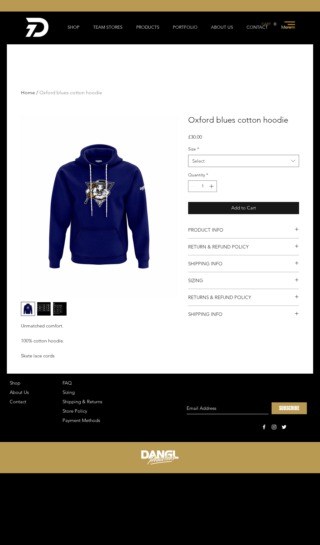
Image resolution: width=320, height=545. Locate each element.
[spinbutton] (202, 186)
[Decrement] (193, 186)
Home (28, 93)
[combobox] (243, 161)
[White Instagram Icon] (274, 427)
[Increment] (212, 186)
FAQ (67, 383)
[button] (269, 24)
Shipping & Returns (82, 402)
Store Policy (74, 411)
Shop (15, 383)
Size (193, 149)
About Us (19, 392)
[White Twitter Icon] (284, 427)
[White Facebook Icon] (264, 427)
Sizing (68, 392)
